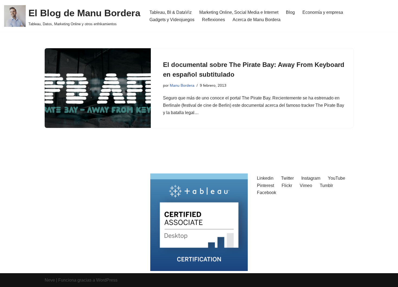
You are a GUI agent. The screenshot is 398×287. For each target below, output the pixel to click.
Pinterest (265, 185)
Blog (290, 12)
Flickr (287, 185)
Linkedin (265, 178)
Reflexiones (213, 19)
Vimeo (306, 185)
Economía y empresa (322, 12)
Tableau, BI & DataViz (170, 12)
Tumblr (326, 185)
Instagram (310, 178)
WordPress (107, 280)
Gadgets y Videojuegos (171, 19)
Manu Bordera (182, 85)
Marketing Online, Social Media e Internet (238, 12)
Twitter (287, 178)
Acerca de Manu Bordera (256, 19)
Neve (50, 280)
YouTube (336, 178)
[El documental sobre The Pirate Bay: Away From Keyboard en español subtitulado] (98, 88)
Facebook (266, 192)
